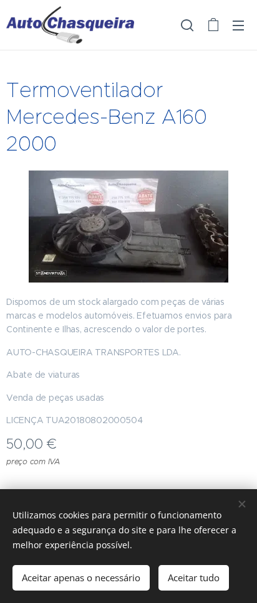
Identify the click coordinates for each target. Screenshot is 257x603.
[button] (187, 24)
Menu (238, 24)
